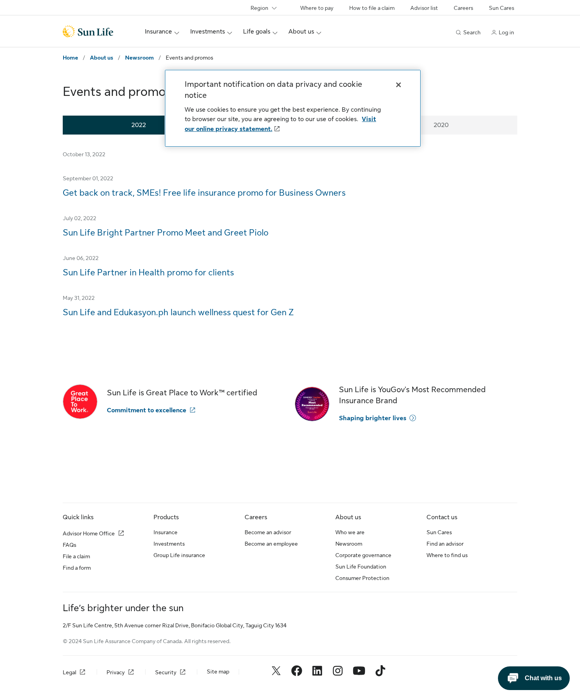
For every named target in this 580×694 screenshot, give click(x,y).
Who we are (350, 532)
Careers (463, 8)
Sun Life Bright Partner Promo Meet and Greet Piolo (165, 233)
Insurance (165, 532)
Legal (69, 672)
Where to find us (447, 555)
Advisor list (424, 8)
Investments (169, 544)
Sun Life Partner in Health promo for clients (148, 272)
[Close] (398, 85)
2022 (138, 125)
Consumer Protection (362, 578)
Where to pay (316, 8)
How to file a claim (372, 8)
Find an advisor (445, 544)
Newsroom (139, 57)
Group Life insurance (179, 555)
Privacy (116, 672)
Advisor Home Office (89, 533)
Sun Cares (501, 8)
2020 (441, 125)
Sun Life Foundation (360, 566)
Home (70, 57)
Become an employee (271, 544)
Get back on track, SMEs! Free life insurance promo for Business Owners (204, 193)
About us (101, 57)
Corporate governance (363, 555)
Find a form (77, 568)
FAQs (69, 545)
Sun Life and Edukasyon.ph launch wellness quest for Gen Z (178, 312)
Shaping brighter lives (372, 418)
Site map (218, 671)
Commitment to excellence (146, 410)
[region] (293, 108)
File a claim (76, 556)
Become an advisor (268, 532)
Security (165, 672)
